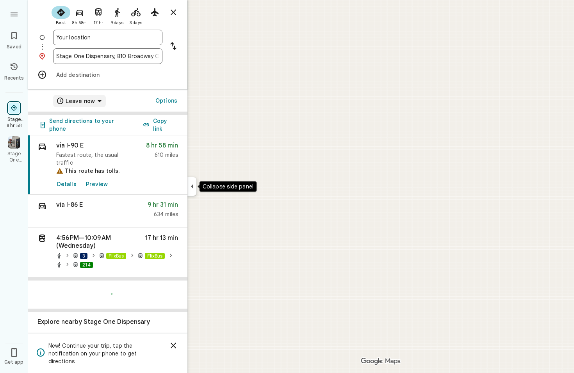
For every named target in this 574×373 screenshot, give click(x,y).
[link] (107, 165)
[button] (107, 211)
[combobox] (107, 37)
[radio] (61, 15)
